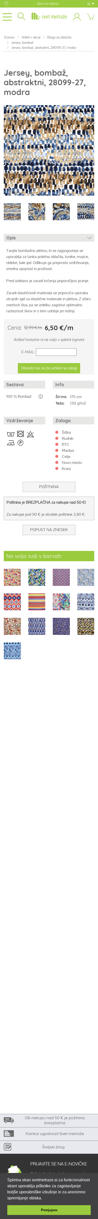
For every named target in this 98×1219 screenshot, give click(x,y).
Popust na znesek (49, 529)
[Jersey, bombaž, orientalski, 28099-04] (61, 580)
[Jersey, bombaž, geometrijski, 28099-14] (85, 605)
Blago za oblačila (59, 37)
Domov (9, 37)
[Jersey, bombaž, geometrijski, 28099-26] (85, 629)
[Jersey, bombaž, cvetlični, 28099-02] (12, 580)
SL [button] (89, 4)
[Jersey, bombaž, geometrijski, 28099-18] (36, 629)
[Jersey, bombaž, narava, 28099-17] (12, 629)
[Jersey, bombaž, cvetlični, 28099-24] (61, 629)
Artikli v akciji (31, 37)
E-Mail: (28, 352)
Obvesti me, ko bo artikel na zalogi (49, 368)
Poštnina (49, 486)
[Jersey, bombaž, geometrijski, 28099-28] (12, 654)
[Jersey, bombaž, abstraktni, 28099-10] (61, 605)
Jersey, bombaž (22, 42)
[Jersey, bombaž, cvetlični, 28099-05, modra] (85, 580)
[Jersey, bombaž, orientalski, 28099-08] (12, 605)
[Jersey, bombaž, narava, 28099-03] (36, 580)
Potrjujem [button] (49, 1210)
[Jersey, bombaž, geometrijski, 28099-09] (36, 605)
